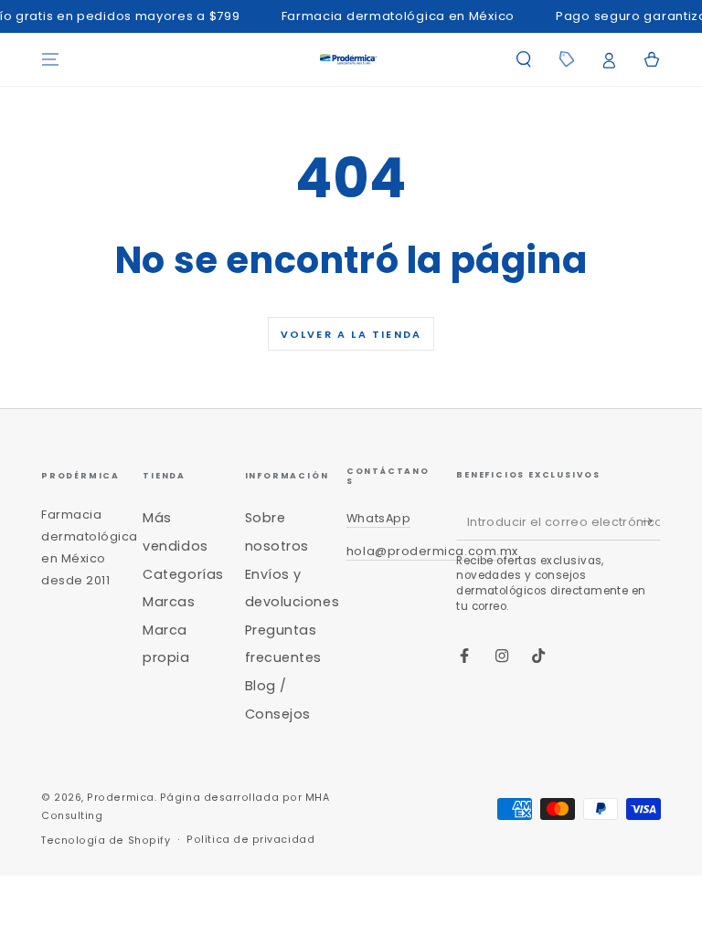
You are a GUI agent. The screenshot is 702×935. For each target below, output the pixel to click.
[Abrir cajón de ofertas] (566, 59)
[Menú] (50, 59)
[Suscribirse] (651, 522)
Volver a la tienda (351, 334)
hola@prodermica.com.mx (432, 551)
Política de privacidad (250, 839)
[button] (523, 59)
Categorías (183, 574)
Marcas (169, 602)
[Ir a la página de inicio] (348, 59)
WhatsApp (378, 518)
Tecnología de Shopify (105, 840)
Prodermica (120, 797)
